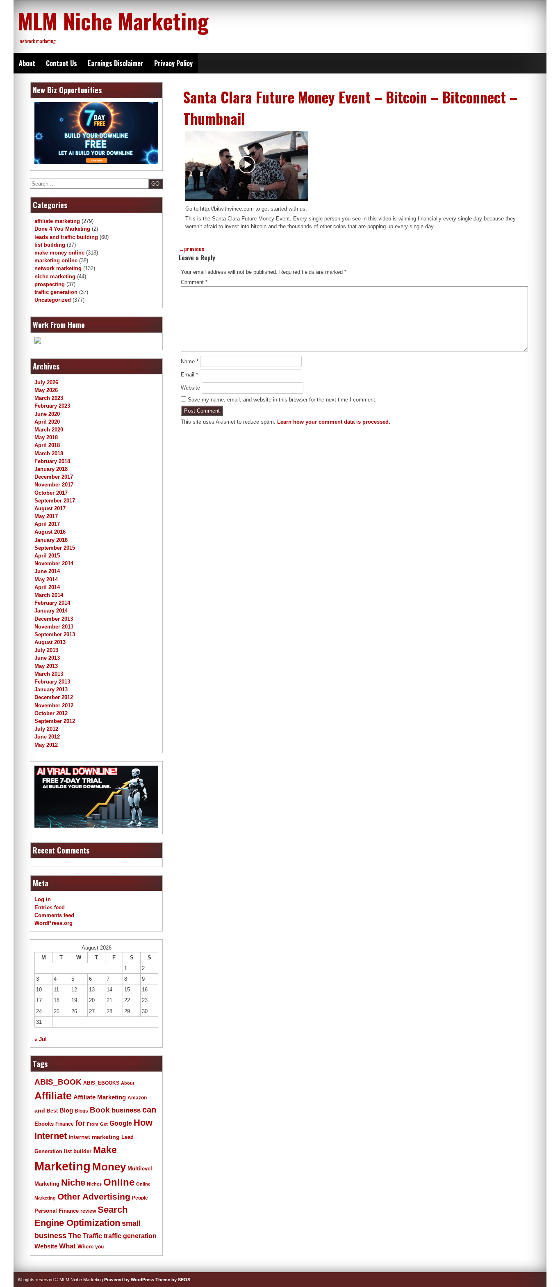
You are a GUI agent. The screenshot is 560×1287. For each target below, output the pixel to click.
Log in (42, 899)
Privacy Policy (173, 63)
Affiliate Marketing (99, 1097)
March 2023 (48, 398)
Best (52, 1111)
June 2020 (47, 414)
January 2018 (51, 469)
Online (118, 1182)
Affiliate (53, 1095)
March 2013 (48, 674)
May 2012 (46, 745)
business (126, 1110)
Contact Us (61, 63)
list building (49, 245)
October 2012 (51, 713)
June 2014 (47, 571)
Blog (66, 1110)
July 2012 (46, 729)
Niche (73, 1182)
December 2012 (53, 697)
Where (85, 1246)
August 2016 (50, 532)
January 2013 (51, 689)
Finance (64, 1124)
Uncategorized (52, 300)
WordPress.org (53, 923)
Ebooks (44, 1124)
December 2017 (53, 477)
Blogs (81, 1111)
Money (109, 1167)
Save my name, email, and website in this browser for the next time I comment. (282, 400)
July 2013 (46, 650)
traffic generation (55, 292)
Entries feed (49, 907)
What (67, 1246)
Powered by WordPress (129, 1279)
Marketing (62, 1166)
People (140, 1198)
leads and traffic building (66, 237)
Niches (94, 1183)
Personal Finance (56, 1211)
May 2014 (46, 579)
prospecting (49, 284)
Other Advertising (93, 1196)
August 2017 (50, 508)
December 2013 (53, 619)
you (99, 1247)
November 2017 (53, 485)
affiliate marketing (57, 221)
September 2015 (54, 548)
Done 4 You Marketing (62, 229)
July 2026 (46, 382)
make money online (59, 253)
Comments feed (54, 915)
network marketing (58, 268)
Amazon (137, 1098)
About (27, 63)
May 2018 (46, 437)
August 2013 (50, 642)
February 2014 (52, 603)
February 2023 (52, 406)
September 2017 (54, 501)
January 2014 (51, 611)
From (92, 1124)
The (74, 1235)
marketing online (55, 260)
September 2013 (54, 634)
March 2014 (48, 595)
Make (105, 1150)
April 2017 (47, 524)
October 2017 (51, 493)
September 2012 (54, 721)
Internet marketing (94, 1136)
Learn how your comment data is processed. (333, 422)
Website (190, 388)
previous (192, 249)
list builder (77, 1151)
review (88, 1211)
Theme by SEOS (172, 1279)
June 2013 (47, 658)
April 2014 (47, 587)
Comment (194, 282)
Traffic (92, 1235)
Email (189, 375)
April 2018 (47, 445)
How (143, 1122)
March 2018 (48, 453)
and (39, 1111)
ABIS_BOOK (58, 1081)
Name (189, 361)
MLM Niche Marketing (113, 21)
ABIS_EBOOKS (101, 1083)
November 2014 (53, 563)
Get (104, 1124)
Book (100, 1109)
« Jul (40, 1039)
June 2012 (47, 737)
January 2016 (51, 540)
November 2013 (53, 627)
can (149, 1109)
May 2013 (46, 666)
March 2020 (48, 430)
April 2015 (47, 556)
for (80, 1123)
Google (120, 1123)
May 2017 (46, 516)
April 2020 (47, 422)
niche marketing (54, 276)
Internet (50, 1136)
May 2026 (46, 390)
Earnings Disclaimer (115, 63)
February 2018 (52, 461)
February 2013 (52, 682)
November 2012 (53, 705)
